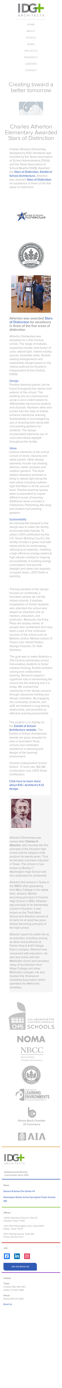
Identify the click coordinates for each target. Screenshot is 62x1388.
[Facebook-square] (7, 1256)
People (31, 37)
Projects (31, 50)
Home (31, 24)
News (31, 44)
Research (31, 57)
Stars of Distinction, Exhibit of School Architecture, (30, 173)
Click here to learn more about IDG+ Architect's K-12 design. (26, 785)
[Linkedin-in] (17, 1256)
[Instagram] (27, 1256)
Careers (31, 63)
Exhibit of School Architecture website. (23, 728)
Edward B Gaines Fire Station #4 (19, 1191)
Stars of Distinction (39, 179)
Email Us (7, 1304)
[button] (31, 108)
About (31, 31)
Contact (31, 70)
